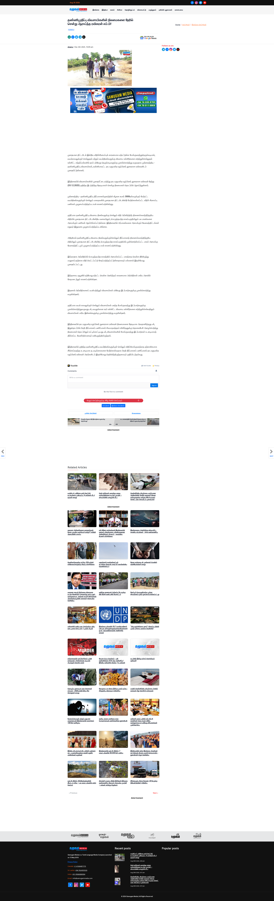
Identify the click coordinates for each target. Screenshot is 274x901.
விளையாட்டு (141, 10)
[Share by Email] (83, 37)
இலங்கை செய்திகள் (199, 24)
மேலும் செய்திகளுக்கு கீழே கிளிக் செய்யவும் (104, 400)
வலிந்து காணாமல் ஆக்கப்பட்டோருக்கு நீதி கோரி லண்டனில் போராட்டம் (112, 593)
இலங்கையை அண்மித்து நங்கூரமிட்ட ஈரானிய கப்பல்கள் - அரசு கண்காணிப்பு (144, 531)
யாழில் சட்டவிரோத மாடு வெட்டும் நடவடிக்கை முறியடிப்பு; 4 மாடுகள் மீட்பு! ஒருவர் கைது (81, 495)
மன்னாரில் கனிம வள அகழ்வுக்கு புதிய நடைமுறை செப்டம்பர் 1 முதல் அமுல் (81, 628)
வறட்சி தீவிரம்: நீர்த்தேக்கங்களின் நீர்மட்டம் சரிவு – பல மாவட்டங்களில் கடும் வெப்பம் (82, 783)
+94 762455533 (81, 870)
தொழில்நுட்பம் (130, 10)
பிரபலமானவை (136, 413)
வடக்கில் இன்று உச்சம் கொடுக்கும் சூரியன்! (142, 660)
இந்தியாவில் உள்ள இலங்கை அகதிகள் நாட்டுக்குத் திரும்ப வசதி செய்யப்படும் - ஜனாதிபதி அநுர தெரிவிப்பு (144, 753)
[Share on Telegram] (80, 37)
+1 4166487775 (80, 866)
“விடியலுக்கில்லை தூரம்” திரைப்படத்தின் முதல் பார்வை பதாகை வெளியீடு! (144, 628)
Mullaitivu (71, 30)
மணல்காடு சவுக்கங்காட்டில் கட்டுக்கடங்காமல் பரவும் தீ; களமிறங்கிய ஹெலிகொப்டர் (113, 564)
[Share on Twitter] (76, 37)
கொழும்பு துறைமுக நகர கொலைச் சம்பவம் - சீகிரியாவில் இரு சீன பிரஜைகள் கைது (80, 691)
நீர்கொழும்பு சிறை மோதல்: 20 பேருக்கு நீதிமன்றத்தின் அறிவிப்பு (143, 782)
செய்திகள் (186, 24)
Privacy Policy (72, 862)
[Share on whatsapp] (69, 37)
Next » (155, 793)
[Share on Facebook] (72, 37)
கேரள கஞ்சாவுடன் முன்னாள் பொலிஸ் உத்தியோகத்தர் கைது (143, 563)
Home (177, 24)
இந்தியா (105, 10)
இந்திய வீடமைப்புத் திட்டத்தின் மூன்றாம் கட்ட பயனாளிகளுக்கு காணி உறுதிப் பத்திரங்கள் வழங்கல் (81, 753)
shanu (70, 47)
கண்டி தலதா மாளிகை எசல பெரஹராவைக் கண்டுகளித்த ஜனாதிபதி (113, 720)
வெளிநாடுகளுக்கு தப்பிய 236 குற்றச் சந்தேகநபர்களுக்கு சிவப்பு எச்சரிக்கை (81, 563)
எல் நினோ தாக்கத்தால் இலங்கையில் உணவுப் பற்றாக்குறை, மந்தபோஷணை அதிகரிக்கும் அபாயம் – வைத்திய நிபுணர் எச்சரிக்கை (112, 533)
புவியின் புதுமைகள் (165, 10)
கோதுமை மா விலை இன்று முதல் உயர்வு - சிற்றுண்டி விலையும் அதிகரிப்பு (113, 690)
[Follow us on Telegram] (163, 49)
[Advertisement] (113, 135)
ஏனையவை (179, 10)
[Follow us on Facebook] (167, 49)
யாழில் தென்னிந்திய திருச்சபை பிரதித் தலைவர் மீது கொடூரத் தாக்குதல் (144, 690)
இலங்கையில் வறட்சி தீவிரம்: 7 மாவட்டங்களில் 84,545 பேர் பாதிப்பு (111, 752)
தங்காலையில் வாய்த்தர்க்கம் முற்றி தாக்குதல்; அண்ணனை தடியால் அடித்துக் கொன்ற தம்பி (80, 661)
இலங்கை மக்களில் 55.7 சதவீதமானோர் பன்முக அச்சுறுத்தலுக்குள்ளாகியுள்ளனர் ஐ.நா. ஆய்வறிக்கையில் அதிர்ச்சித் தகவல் (113, 630)
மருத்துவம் (152, 10)
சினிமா (119, 10)
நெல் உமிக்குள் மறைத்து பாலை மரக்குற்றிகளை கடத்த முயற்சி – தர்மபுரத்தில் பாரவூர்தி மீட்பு (110, 495)
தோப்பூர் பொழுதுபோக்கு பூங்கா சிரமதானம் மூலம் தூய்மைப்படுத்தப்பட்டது (144, 593)
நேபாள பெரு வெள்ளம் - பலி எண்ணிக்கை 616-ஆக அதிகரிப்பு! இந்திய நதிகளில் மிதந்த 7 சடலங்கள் (112, 661)
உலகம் (112, 10)
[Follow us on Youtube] (178, 49)
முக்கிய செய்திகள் (91, 413)
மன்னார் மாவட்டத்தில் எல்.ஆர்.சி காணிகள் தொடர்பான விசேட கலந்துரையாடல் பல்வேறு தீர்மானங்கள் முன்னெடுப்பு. (143, 722)
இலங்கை (96, 10)
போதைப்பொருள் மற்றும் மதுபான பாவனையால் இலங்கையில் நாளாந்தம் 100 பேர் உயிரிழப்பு (81, 721)
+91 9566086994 (78, 874)
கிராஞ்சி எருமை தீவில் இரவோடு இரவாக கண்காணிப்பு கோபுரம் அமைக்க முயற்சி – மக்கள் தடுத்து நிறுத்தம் (113, 783)
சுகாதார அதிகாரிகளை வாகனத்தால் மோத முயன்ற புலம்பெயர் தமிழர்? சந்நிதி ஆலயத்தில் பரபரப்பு (82, 532)
